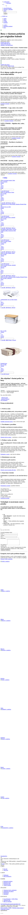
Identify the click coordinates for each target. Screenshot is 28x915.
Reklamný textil (7, 882)
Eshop (4, 20)
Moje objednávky (7, 876)
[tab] (15, 178)
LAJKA (4, 16)
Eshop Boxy (7, 45)
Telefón (2, 535)
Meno (2, 536)
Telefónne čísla (6, 900)
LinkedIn (15, 904)
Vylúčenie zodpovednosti (17, 908)
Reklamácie (6, 892)
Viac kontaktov (4, 400)
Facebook (11, 904)
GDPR (9, 908)
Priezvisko (3, 538)
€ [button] (3, 4)
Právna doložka (4, 908)
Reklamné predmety (8, 26)
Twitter (18, 904)
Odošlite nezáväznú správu (7, 421)
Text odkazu (4, 544)
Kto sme (5, 869)
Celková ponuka (7, 885)
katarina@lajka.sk (5, 399)
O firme (5, 21)
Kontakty (5, 22)
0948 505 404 (5, 43)
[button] (6, 1)
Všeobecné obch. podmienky (10, 890)
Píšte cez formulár (7, 901)
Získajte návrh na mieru (6, 437)
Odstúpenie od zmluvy (8, 891)
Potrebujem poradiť (5, 498)
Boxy (4, 27)
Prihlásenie (5, 875)
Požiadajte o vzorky (5, 454)
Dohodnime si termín (5, 485)
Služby (5, 18)
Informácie (5, 894)
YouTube (3, 904)
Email (2, 533)
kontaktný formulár (5, 103)
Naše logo (5, 870)
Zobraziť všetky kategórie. (7, 559)
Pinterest (7, 904)
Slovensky (8, 3)
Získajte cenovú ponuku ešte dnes (8, 470)
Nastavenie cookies (5, 909)
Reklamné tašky (7, 884)
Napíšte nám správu (5, 64)
